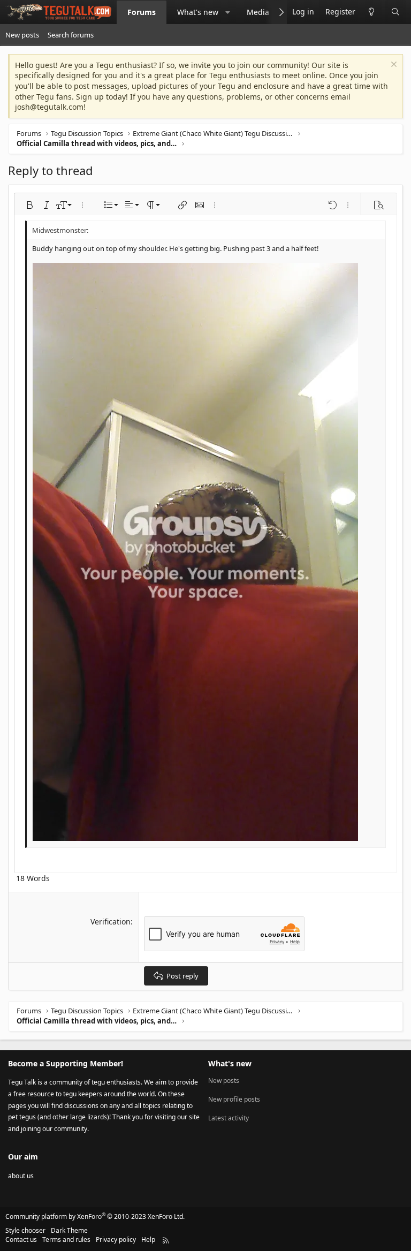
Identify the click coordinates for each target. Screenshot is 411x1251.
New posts (22, 35)
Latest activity (228, 1118)
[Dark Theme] (371, 12)
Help (148, 1239)
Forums (141, 12)
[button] (228, 12)
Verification (110, 921)
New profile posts (234, 1099)
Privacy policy (116, 1239)
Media (258, 12)
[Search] (395, 12)
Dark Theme (69, 1230)
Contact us (21, 1239)
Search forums (71, 35)
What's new (197, 12)
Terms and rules (66, 1239)
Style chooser (25, 1230)
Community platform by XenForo (95, 1216)
